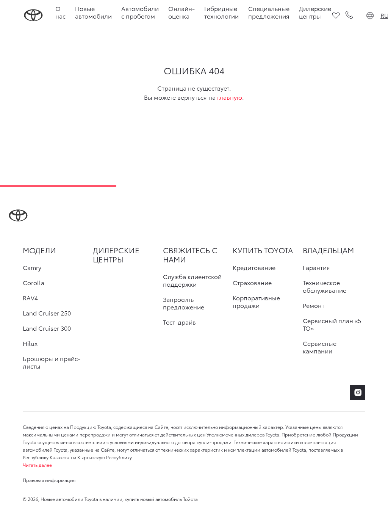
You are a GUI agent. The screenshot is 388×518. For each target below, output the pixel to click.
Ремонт (313, 305)
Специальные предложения (268, 12)
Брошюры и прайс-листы (51, 362)
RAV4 (30, 297)
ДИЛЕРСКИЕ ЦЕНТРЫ (116, 254)
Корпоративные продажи (256, 301)
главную (229, 97)
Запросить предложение (183, 303)
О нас (60, 12)
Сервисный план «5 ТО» (332, 324)
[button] (194, 465)
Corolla (33, 282)
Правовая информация (49, 480)
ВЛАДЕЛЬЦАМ (328, 249)
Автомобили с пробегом (140, 12)
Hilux (30, 343)
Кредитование (254, 267)
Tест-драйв (179, 322)
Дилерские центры (315, 12)
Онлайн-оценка (181, 12)
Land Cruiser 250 (47, 313)
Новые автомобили (93, 12)
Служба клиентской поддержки (192, 280)
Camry (32, 267)
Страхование (252, 282)
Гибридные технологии (221, 12)
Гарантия (316, 267)
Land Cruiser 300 (47, 328)
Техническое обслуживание (324, 286)
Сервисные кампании (319, 347)
